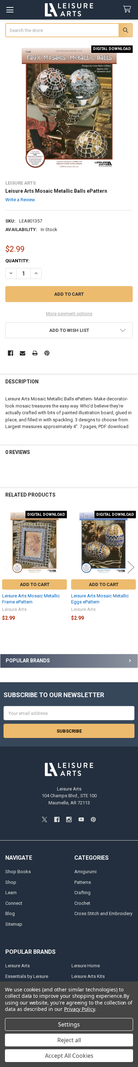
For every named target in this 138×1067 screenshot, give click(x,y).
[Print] (35, 353)
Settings (69, 1024)
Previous (7, 567)
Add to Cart (35, 584)
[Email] (22, 353)
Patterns (82, 882)
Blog (10, 913)
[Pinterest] (47, 353)
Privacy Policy (79, 1009)
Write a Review (20, 199)
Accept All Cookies (69, 1056)
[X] (44, 819)
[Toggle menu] (9, 10)
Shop (10, 882)
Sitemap (13, 924)
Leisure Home (85, 965)
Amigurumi (85, 871)
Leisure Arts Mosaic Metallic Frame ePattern (31, 598)
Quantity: (17, 260)
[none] (69, 109)
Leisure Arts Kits (88, 976)
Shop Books (18, 871)
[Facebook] (10, 353)
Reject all (69, 1040)
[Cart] (128, 9)
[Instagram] (69, 819)
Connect (13, 903)
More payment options (69, 313)
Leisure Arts (17, 965)
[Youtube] (81, 819)
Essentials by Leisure (26, 976)
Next (131, 567)
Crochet (82, 903)
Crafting (82, 892)
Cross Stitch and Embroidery (103, 913)
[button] (69, 330)
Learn (11, 892)
